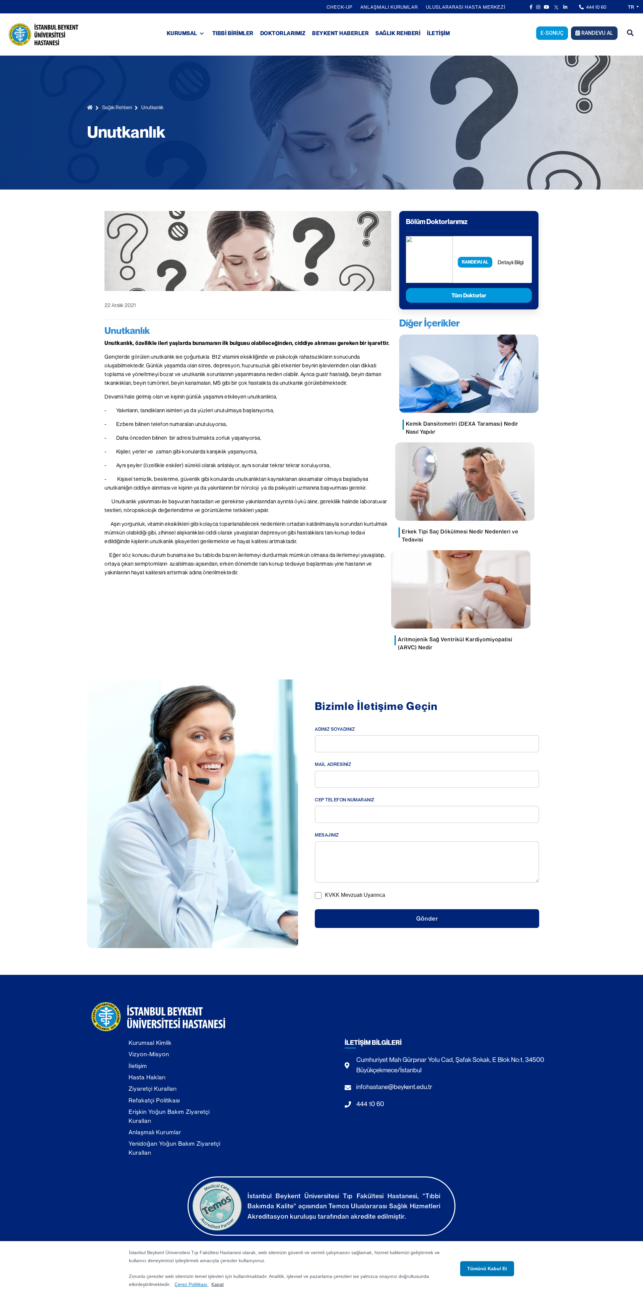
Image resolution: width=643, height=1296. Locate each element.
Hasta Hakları (147, 1077)
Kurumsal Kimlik (150, 1042)
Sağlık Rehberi (397, 33)
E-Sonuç (552, 33)
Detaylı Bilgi (511, 262)
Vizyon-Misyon (149, 1054)
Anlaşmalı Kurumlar (389, 7)
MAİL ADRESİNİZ (333, 764)
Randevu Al (596, 33)
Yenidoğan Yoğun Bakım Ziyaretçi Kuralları (174, 1148)
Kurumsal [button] (183, 33)
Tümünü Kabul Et (487, 1268)
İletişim (438, 33)
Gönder (427, 918)
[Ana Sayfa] (91, 107)
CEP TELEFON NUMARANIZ (344, 799)
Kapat (217, 1284)
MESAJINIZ (327, 835)
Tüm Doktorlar (468, 295)
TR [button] (631, 7)
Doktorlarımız (283, 33)
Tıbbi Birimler (233, 33)
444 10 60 (595, 7)
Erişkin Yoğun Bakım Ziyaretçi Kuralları (169, 1116)
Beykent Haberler (340, 33)
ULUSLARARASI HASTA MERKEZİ (465, 7)
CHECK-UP (339, 7)
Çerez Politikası (191, 1284)
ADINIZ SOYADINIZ (335, 729)
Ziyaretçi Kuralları (152, 1088)
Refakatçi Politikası (154, 1100)
